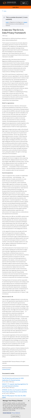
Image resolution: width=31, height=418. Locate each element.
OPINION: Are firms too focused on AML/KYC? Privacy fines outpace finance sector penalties (14, 390)
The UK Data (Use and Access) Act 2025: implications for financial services (13, 378)
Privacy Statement (15, 412)
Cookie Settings (15, 416)
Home (4, 11)
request (25, 22)
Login (7, 22)
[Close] (28, 400)
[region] (15, 408)
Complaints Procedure (6, 369)
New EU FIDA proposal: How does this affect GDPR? (14, 395)
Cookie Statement (7, 412)
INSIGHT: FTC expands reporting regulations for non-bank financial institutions (15, 384)
